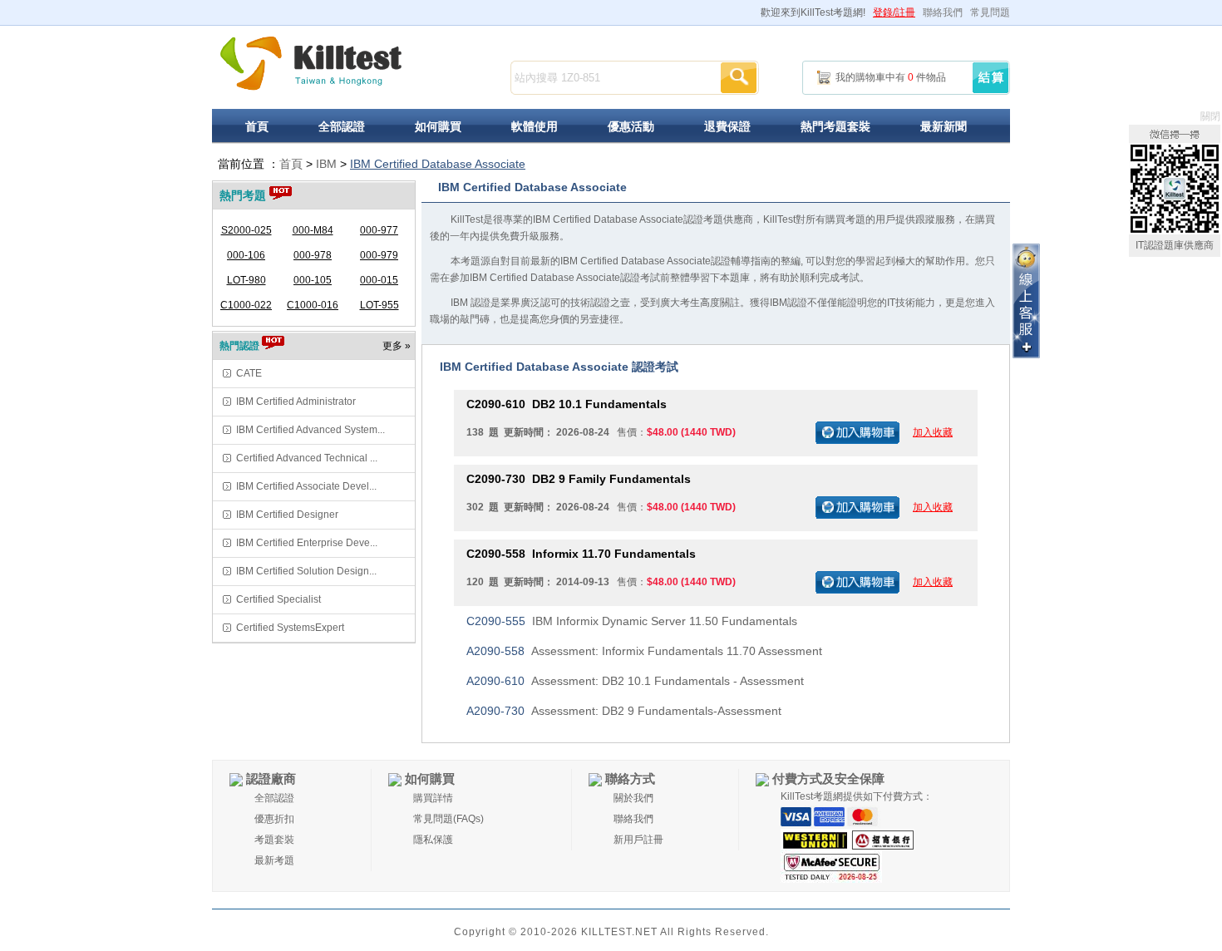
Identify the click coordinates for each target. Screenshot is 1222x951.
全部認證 (341, 126)
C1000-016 (312, 305)
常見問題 (990, 12)
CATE (249, 373)
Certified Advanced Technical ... (306, 458)
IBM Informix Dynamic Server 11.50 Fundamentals (631, 621)
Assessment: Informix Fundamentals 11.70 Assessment (644, 651)
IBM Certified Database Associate (437, 163)
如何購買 (438, 126)
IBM (326, 163)
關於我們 (633, 798)
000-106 (246, 255)
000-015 (379, 280)
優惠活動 (631, 126)
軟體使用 (534, 126)
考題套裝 (274, 839)
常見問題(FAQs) (448, 819)
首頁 (257, 126)
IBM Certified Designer (287, 514)
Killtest (311, 63)
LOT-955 (379, 305)
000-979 (379, 255)
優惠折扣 (274, 819)
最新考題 (274, 860)
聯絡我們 (943, 12)
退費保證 (727, 126)
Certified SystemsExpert (290, 627)
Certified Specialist (278, 599)
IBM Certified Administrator (296, 401)
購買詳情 (433, 798)
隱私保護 (433, 839)
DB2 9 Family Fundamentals (578, 478)
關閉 (1210, 116)
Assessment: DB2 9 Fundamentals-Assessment (623, 710)
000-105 (312, 280)
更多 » (396, 346)
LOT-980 (246, 280)
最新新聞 (943, 126)
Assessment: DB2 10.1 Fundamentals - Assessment (635, 680)
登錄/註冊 (894, 12)
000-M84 (313, 230)
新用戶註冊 (638, 839)
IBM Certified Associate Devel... (306, 486)
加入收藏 (933, 432)
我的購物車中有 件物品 (890, 77)
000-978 (312, 255)
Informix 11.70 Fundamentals (581, 553)
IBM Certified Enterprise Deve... (306, 543)
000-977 (379, 230)
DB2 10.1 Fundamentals (566, 404)
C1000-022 (246, 305)
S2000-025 (246, 230)
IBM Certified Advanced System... (310, 430)
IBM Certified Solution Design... (306, 571)
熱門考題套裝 (835, 126)
